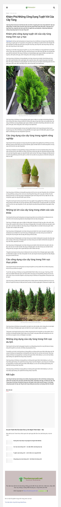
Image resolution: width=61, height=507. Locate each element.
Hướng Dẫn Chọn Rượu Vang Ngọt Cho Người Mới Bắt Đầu (27, 440)
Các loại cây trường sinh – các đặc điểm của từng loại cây (27, 446)
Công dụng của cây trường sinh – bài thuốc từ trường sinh (27, 459)
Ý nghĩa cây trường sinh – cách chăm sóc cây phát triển (27, 453)
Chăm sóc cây (13, 13)
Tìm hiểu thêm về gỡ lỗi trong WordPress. (15, 502)
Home (7, 13)
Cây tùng (8, 41)
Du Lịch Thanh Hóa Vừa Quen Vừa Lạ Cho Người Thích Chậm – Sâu (25, 429)
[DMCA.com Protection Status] (43, 490)
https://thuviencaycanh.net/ (30, 490)
